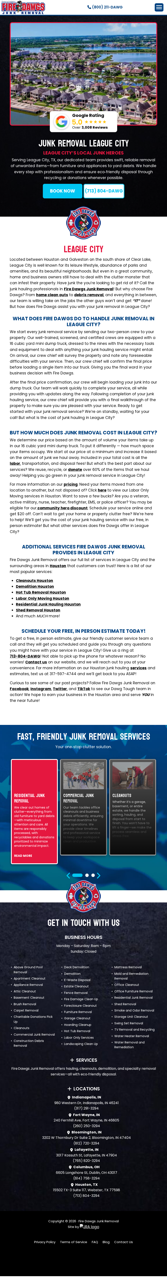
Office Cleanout (126, 985)
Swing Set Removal (128, 1023)
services (138, 668)
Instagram (40, 688)
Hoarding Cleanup (77, 1025)
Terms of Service (73, 1242)
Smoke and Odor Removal (134, 1010)
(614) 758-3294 (86, 1178)
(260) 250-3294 (86, 1125)
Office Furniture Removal (133, 991)
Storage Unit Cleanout (131, 1017)
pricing (71, 484)
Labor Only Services (79, 1037)
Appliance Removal (28, 985)
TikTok (83, 688)
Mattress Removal (128, 967)
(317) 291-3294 (86, 1108)
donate (75, 469)
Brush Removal (25, 1004)
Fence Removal (76, 993)
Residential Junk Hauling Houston (48, 604)
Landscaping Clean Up (81, 1044)
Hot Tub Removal (77, 1031)
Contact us (36, 662)
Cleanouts (21, 1028)
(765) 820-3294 (86, 1160)
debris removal (89, 294)
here (102, 490)
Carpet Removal (26, 1010)
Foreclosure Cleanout (80, 1005)
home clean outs (52, 294)
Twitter (60, 688)
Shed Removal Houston (38, 610)
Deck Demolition (76, 967)
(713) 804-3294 (86, 1195)
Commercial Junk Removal (34, 1034)
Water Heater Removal (131, 1036)
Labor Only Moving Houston (42, 598)
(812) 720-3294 (86, 1143)
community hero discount (62, 508)
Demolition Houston (35, 586)
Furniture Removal (78, 1012)
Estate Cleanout (76, 986)
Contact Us (123, 1242)
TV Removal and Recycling (134, 1029)
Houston (58, 565)
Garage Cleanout (77, 1018)
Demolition (72, 974)
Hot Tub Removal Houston (41, 592)
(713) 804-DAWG (104, 191)
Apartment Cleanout (29, 978)
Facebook (19, 688)
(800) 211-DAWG (107, 7)
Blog (106, 1242)
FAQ (95, 1242)
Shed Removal (125, 1004)
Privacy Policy (44, 1242)
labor (15, 463)
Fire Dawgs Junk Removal (88, 289)
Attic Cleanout (25, 991)
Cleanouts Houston (34, 580)
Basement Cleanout (29, 997)
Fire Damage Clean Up (81, 999)
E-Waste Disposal (77, 980)
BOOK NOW (62, 191)
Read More (23, 856)
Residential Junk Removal (133, 997)
